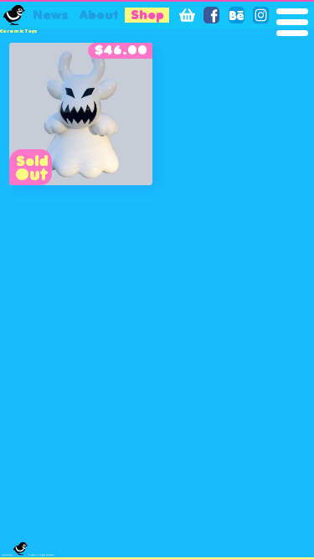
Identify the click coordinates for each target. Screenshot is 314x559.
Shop (147, 15)
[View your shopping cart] (187, 15)
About (99, 15)
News (51, 15)
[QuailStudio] (14, 15)
